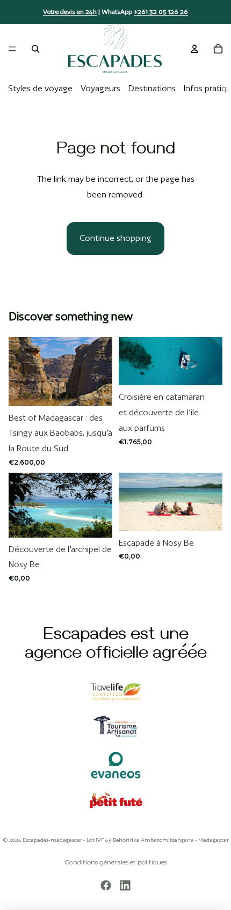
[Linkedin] (125, 885)
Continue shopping (115, 238)
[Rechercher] (35, 49)
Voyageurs (100, 88)
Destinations (152, 88)
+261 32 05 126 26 (161, 12)
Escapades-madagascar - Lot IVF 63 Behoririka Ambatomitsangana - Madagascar (126, 839)
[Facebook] (105, 885)
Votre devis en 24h (70, 12)
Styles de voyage (40, 88)
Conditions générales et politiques (115, 862)
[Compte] (194, 49)
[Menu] (12, 48)
